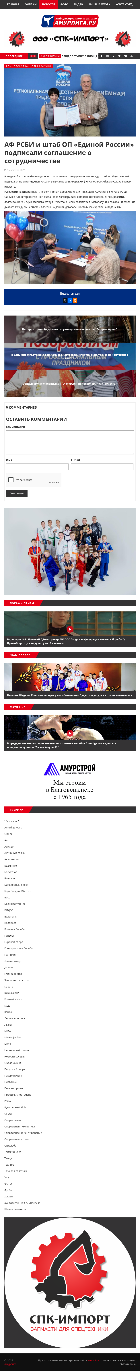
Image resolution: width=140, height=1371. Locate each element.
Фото (64, 4)
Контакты (123, 4)
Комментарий (15, 427)
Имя (9, 460)
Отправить (17, 493)
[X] (65, 300)
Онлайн (31, 4)
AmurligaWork (99, 4)
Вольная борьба (52, 56)
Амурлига (10, 1364)
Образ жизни (41, 66)
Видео (78, 4)
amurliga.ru (95, 1360)
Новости (48, 4)
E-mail (75, 460)
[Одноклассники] (75, 300)
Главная (13, 4)
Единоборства (17, 66)
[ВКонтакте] (70, 300)
